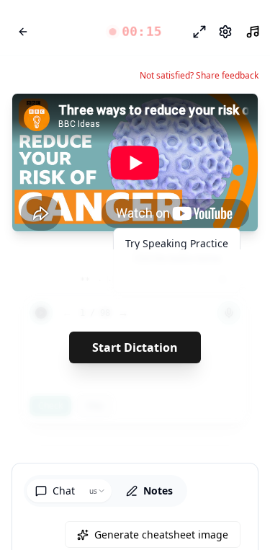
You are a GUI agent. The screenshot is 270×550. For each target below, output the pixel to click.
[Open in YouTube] (194, 116)
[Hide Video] (234, 116)
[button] (135, 32)
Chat (64, 490)
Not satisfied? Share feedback (199, 75)
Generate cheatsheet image (161, 534)
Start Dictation (135, 347)
